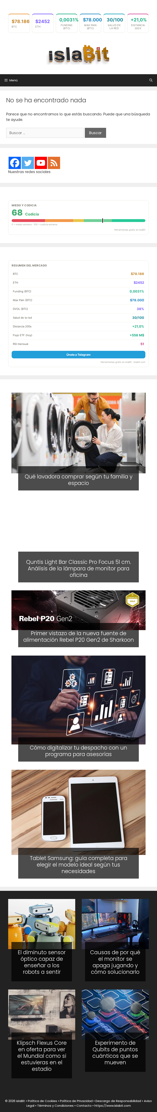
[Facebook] (15, 163)
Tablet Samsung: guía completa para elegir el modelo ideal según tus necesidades (78, 865)
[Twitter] (28, 163)
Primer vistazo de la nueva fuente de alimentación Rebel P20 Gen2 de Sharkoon (78, 637)
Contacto (84, 1105)
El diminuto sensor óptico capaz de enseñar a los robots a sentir (42, 962)
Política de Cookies (42, 1101)
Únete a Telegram (78, 354)
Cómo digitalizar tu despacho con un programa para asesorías (78, 751)
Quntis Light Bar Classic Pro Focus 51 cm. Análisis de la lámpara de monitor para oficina (78, 568)
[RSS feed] (54, 163)
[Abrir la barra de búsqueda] (151, 80)
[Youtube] (41, 163)
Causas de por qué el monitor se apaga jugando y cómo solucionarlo (115, 962)
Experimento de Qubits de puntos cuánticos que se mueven (115, 1052)
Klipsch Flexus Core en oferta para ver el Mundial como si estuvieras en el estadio (42, 1056)
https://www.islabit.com (112, 1105)
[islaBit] (78, 53)
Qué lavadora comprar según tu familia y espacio (78, 480)
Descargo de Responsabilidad (118, 1101)
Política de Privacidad (76, 1101)
